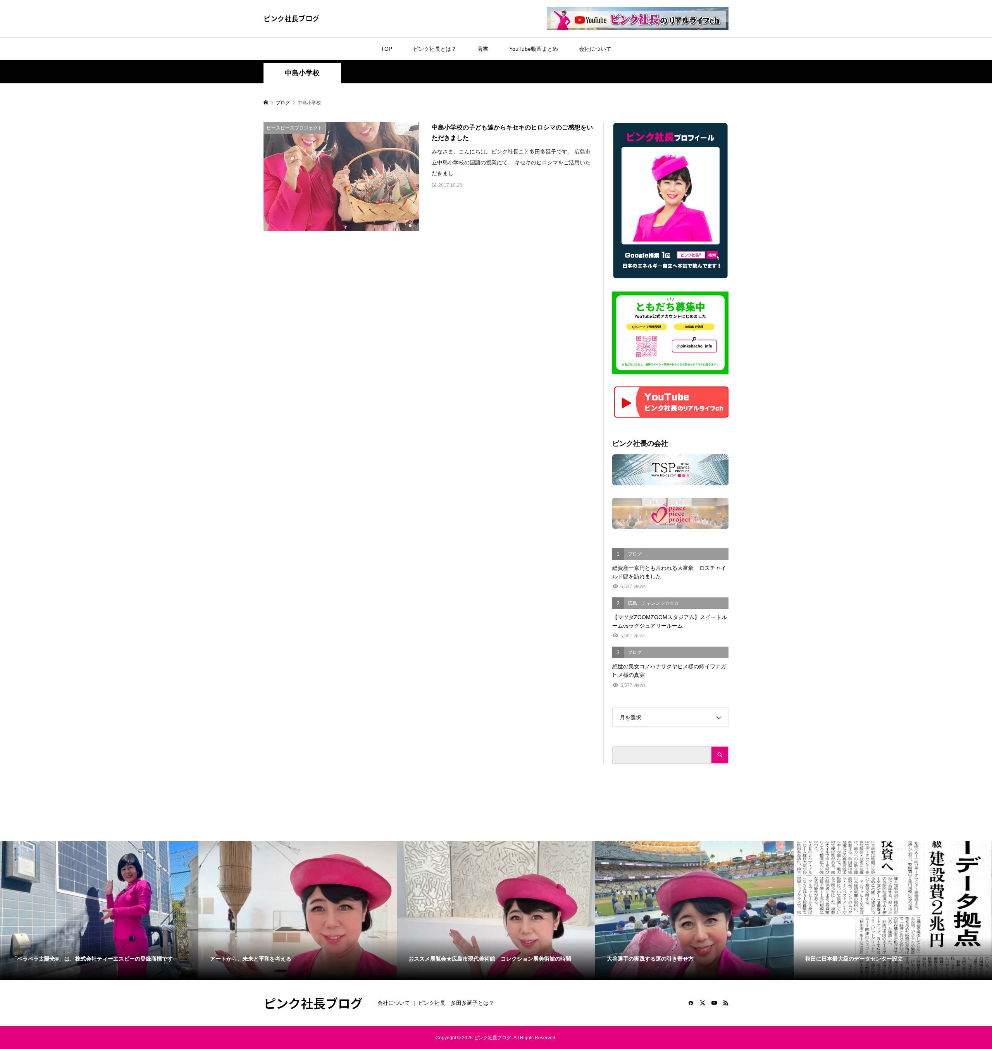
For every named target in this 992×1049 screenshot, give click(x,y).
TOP (386, 49)
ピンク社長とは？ (434, 49)
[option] (99, 910)
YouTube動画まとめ (533, 49)
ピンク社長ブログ (291, 18)
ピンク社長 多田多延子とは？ (456, 1003)
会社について (595, 49)
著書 (482, 49)
